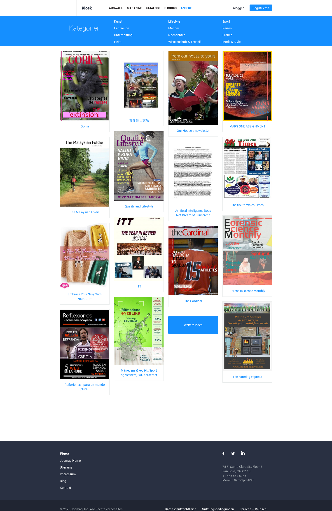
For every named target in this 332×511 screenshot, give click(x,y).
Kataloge (153, 8)
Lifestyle (174, 21)
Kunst (118, 21)
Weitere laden (193, 325)
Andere (186, 8)
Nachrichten (176, 35)
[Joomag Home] (68, 7)
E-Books (170, 8)
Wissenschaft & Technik (184, 42)
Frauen (227, 35)
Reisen (227, 28)
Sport (226, 21)
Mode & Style (231, 42)
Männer (173, 28)
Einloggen (237, 8)
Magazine (134, 8)
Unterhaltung (123, 35)
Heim (117, 42)
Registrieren (261, 8)
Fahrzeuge (121, 28)
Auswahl (116, 8)
